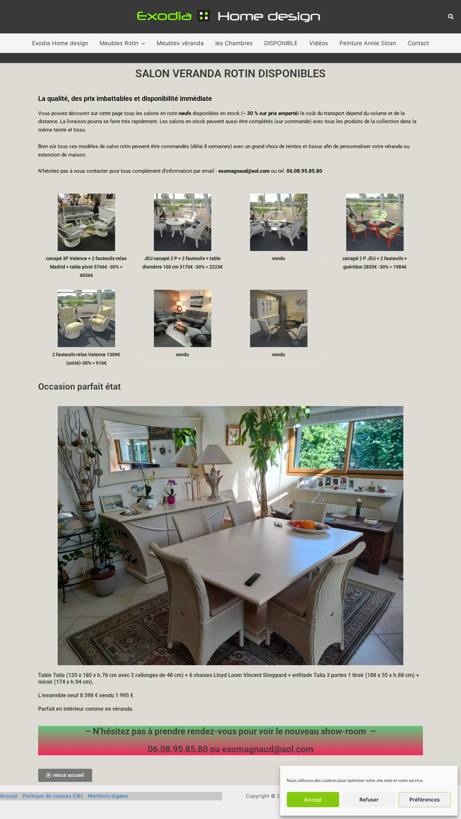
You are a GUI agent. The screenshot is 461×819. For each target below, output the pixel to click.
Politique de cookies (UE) (53, 796)
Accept (313, 799)
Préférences (424, 799)
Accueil (9, 796)
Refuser (369, 799)
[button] (451, 16)
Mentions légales (108, 796)
